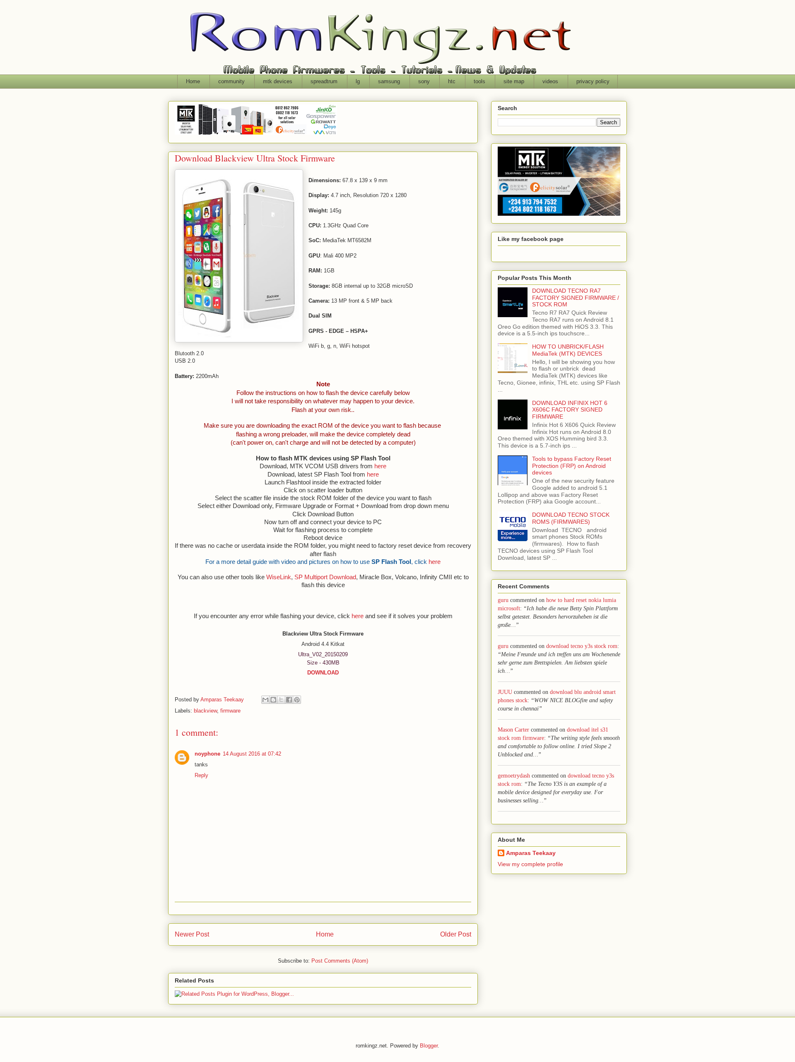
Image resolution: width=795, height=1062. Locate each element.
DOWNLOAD (323, 672)
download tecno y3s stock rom (581, 646)
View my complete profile (530, 864)
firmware (230, 711)
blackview (205, 711)
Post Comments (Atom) (339, 961)
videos (550, 81)
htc (451, 81)
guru (503, 600)
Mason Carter (513, 730)
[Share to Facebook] (289, 700)
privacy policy (593, 81)
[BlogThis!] (273, 700)
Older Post (455, 934)
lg (358, 81)
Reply (201, 775)
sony (424, 81)
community (231, 81)
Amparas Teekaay (531, 853)
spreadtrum (324, 81)
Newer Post (192, 934)
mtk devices (277, 81)
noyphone (207, 754)
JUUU (505, 692)
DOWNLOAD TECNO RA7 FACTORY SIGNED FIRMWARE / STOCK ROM (575, 297)
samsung (389, 81)
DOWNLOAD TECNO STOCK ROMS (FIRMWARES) (571, 518)
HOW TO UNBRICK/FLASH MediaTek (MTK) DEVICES (568, 350)
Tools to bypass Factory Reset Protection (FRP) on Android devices (571, 465)
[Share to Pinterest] (297, 700)
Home (193, 81)
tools (479, 81)
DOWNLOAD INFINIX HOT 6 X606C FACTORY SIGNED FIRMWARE (569, 410)
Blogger (429, 1046)
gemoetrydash (514, 776)
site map (514, 81)
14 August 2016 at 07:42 (252, 754)
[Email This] (265, 700)
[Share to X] (281, 700)
